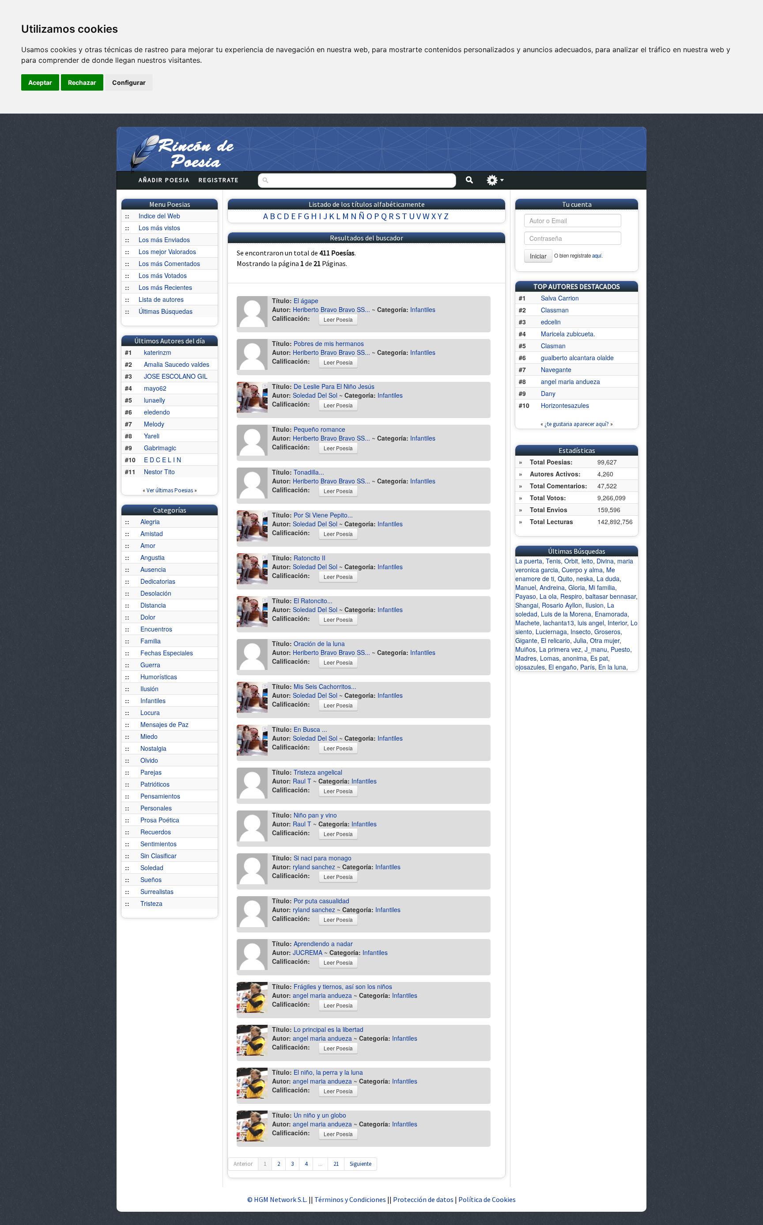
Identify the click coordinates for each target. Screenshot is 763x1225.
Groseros (607, 631)
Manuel (525, 587)
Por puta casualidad (321, 900)
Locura (150, 712)
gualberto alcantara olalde (577, 357)
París (587, 666)
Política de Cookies (487, 1199)
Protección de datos (424, 1199)
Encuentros (156, 628)
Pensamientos (160, 795)
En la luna (612, 666)
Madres (525, 658)
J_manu (596, 649)
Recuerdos (155, 831)
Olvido (149, 760)
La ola (548, 596)
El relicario (555, 640)
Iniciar (538, 255)
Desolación (155, 593)
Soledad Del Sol (315, 395)
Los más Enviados (164, 239)
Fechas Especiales (166, 652)
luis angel (591, 622)
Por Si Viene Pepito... (323, 514)
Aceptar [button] (40, 82)
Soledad (151, 867)
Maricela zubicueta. (568, 333)
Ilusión (149, 688)
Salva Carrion (560, 297)
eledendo (157, 411)
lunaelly (154, 400)
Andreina (552, 587)
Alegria (150, 521)
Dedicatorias (157, 581)
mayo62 (155, 388)
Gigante (526, 640)
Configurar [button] (129, 82)
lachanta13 (558, 622)
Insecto (580, 631)
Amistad (151, 533)
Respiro (571, 596)
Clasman (553, 345)
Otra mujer (604, 640)
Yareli (151, 435)
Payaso (525, 596)
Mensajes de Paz (164, 724)
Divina (605, 560)
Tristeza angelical (318, 772)
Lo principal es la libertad (328, 1029)
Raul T (302, 780)
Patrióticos (155, 784)
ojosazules (530, 666)
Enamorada (611, 613)
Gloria (576, 587)
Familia (150, 640)
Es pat (599, 658)
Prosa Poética (159, 819)
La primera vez (560, 649)
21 (336, 1164)
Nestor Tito (159, 471)
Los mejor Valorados (167, 251)
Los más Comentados (169, 263)
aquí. (597, 255)
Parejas (151, 772)
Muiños (525, 649)
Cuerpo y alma (582, 569)
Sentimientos (158, 843)
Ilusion (594, 605)
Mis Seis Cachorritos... (325, 686)
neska (584, 578)
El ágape (306, 300)
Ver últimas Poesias (170, 490)
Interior (617, 622)
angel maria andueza (322, 995)
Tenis (553, 560)
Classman (555, 309)
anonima (575, 658)
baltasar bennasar (610, 596)
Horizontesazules (565, 405)
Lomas (549, 658)
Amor (147, 545)
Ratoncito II (309, 557)
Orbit (571, 560)
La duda (608, 578)
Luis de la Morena (566, 613)
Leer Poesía (338, 319)
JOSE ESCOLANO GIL (176, 376)
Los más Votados (163, 275)
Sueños (151, 879)
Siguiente (360, 1164)
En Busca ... (310, 729)
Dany (548, 393)
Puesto (620, 649)
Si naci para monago (322, 857)
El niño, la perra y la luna (328, 1072)
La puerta (528, 560)
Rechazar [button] (82, 82)
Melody (154, 423)
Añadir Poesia (164, 180)
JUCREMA (307, 952)
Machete (527, 622)
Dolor (147, 616)
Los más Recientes (165, 287)
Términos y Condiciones (350, 1199)
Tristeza (151, 903)
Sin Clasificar (158, 855)
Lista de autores (161, 299)
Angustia (152, 557)
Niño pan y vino (315, 814)
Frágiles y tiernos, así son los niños (343, 986)
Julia (580, 640)
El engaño (562, 666)
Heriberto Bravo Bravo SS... (331, 309)
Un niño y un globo (320, 1115)
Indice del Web (159, 215)
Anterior (243, 1164)
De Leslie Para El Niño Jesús (334, 386)
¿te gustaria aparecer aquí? (576, 424)
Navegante (556, 369)
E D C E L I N (162, 459)
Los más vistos (159, 227)
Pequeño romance (319, 429)
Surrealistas (157, 891)
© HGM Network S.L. (277, 1199)
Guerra (150, 664)
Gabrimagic (160, 447)
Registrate (219, 180)
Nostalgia (153, 748)
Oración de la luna (319, 643)
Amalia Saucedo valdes (176, 364)
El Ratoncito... (313, 600)
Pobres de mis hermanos (329, 343)
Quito (565, 578)
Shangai (526, 605)
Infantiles (153, 700)
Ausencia (153, 569)
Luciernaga (551, 631)
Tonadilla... (309, 472)
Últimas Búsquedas (166, 311)
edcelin (551, 321)
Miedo (149, 736)
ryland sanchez (314, 866)
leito (587, 560)
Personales (156, 807)
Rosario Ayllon (562, 605)
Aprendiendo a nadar (323, 943)
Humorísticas (158, 676)
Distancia (153, 605)
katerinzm (157, 352)
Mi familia (602, 587)
